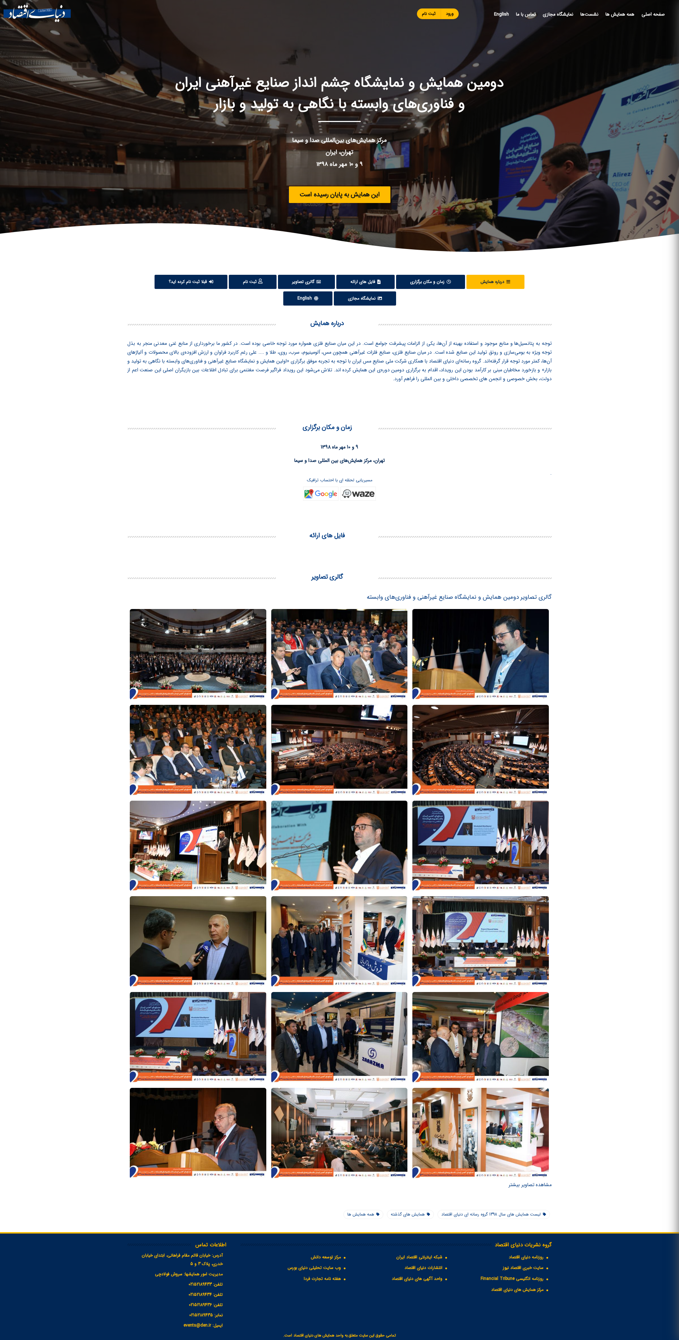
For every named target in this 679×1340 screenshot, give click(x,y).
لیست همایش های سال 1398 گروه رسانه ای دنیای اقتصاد (491, 1214)
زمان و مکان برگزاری (428, 281)
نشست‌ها (589, 14)
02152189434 (200, 1294)
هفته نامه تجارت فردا (322, 1278)
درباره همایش (493, 281)
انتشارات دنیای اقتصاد (423, 1267)
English (501, 14)
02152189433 (200, 1284)
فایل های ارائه (363, 281)
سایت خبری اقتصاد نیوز (523, 1267)
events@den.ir (197, 1325)
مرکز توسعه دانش (326, 1257)
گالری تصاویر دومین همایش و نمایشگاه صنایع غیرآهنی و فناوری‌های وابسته (459, 597)
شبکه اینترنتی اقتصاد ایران (419, 1257)
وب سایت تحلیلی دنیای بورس (314, 1267)
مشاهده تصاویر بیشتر (530, 1185)
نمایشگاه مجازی (558, 14)
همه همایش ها (619, 14)
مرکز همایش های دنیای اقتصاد (517, 1289)
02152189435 (201, 1315)
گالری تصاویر (304, 281)
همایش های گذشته (408, 1214)
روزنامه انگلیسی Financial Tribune (512, 1278)
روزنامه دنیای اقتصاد (526, 1257)
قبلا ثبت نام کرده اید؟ (188, 281)
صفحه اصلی (653, 14)
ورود (450, 13)
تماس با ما (526, 14)
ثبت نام (429, 13)
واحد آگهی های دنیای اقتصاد (417, 1278)
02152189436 (200, 1304)
